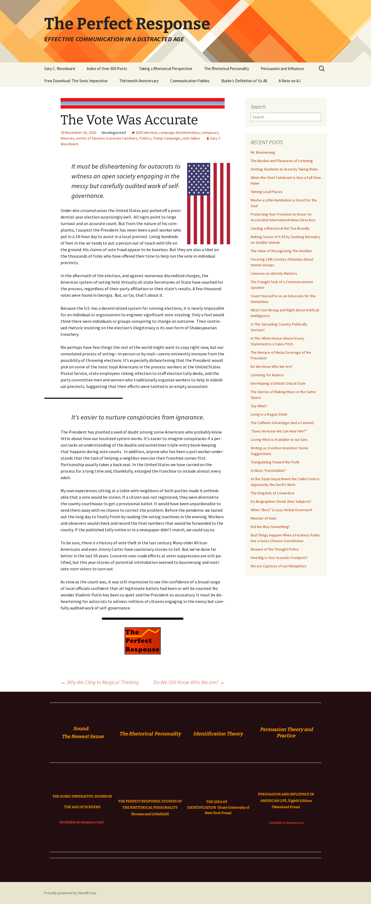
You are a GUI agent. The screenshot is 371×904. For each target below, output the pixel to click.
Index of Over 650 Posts (107, 68)
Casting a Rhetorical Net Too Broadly (280, 228)
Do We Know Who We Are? (272, 366)
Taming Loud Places (266, 191)
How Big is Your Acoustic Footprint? (279, 557)
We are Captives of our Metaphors (278, 566)
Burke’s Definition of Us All (244, 80)
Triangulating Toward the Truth (275, 462)
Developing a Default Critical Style (278, 383)
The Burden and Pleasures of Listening (282, 160)
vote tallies (191, 138)
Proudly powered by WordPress (70, 892)
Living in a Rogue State (269, 414)
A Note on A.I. (290, 80)
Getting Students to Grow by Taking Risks (284, 169)
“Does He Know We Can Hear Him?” (279, 431)
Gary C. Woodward (59, 68)
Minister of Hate (263, 518)
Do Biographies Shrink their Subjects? (281, 501)
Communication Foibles (190, 80)
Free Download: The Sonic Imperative (76, 80)
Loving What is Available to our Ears (279, 439)
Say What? (259, 405)
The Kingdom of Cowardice (272, 493)
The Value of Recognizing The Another (281, 250)
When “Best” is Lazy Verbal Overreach (281, 509)
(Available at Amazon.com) (81, 822)
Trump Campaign (166, 138)
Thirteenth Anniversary (139, 80)
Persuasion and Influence (282, 68)
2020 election (146, 132)
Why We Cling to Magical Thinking (100, 682)
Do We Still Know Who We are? (189, 682)
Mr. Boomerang (263, 152)
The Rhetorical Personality (226, 68)
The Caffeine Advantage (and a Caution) (282, 422)
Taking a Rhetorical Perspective (165, 68)
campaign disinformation (179, 132)
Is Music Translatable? (268, 470)
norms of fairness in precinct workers (106, 138)
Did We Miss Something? (270, 526)
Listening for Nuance (267, 374)
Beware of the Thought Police (275, 549)
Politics (145, 138)
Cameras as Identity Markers (274, 273)
